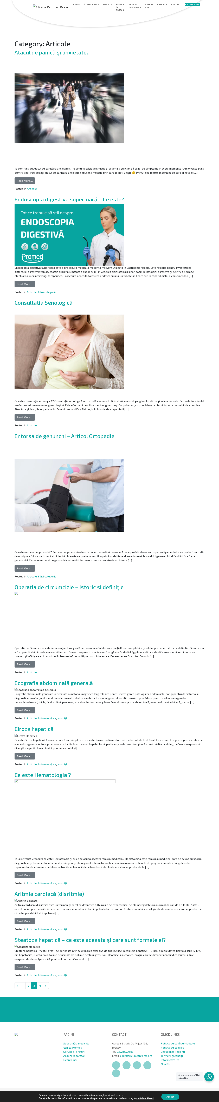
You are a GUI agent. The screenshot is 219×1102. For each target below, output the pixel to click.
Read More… (25, 180)
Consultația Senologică (44, 302)
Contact (176, 4)
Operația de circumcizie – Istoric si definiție (69, 587)
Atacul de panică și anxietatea (52, 52)
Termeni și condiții (172, 1055)
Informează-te (47, 718)
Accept (170, 1096)
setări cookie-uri (145, 1098)
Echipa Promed (72, 1047)
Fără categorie (47, 292)
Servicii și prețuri (120, 7)
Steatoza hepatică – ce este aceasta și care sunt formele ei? (90, 939)
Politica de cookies (172, 1047)
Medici (106, 4)
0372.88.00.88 (125, 1051)
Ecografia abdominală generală (54, 683)
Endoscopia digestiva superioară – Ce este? (69, 199)
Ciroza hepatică (34, 728)
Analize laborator (135, 5)
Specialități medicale (85, 4)
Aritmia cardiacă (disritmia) (49, 893)
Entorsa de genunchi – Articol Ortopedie (64, 436)
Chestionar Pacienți (173, 1051)
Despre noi (149, 5)
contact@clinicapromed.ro (136, 1055)
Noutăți (62, 718)
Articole (162, 4)
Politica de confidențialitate (178, 1043)
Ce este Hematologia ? (43, 774)
